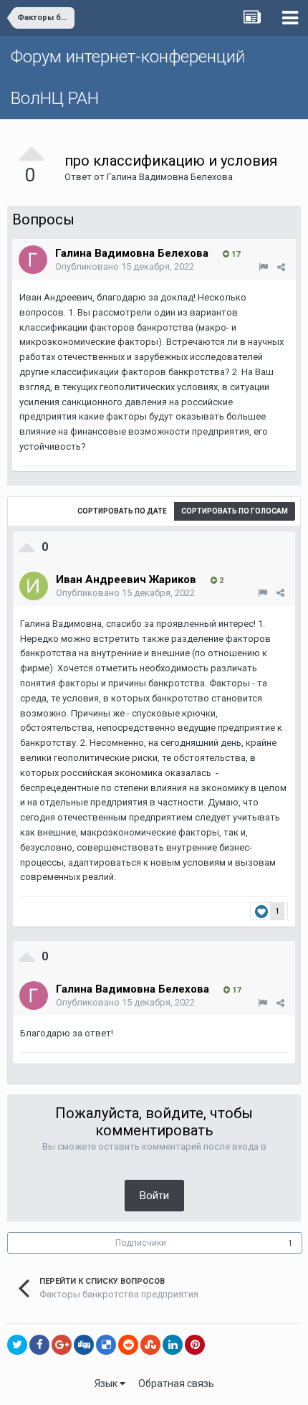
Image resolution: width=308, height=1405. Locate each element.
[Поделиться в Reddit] (128, 1345)
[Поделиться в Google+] (62, 1345)
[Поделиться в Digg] (84, 1345)
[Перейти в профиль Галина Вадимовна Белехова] (33, 259)
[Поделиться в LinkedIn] (173, 1345)
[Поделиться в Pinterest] (195, 1345)
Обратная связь (176, 1383)
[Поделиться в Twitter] (17, 1345)
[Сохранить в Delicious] (106, 1345)
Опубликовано (124, 266)
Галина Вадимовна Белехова (170, 176)
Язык (107, 1383)
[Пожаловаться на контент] (263, 267)
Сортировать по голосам (234, 511)
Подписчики (140, 1243)
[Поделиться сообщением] (281, 267)
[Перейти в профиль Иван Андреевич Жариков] (33, 586)
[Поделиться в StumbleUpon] (150, 1345)
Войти (154, 1195)
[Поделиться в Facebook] (39, 1345)
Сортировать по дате (122, 511)
